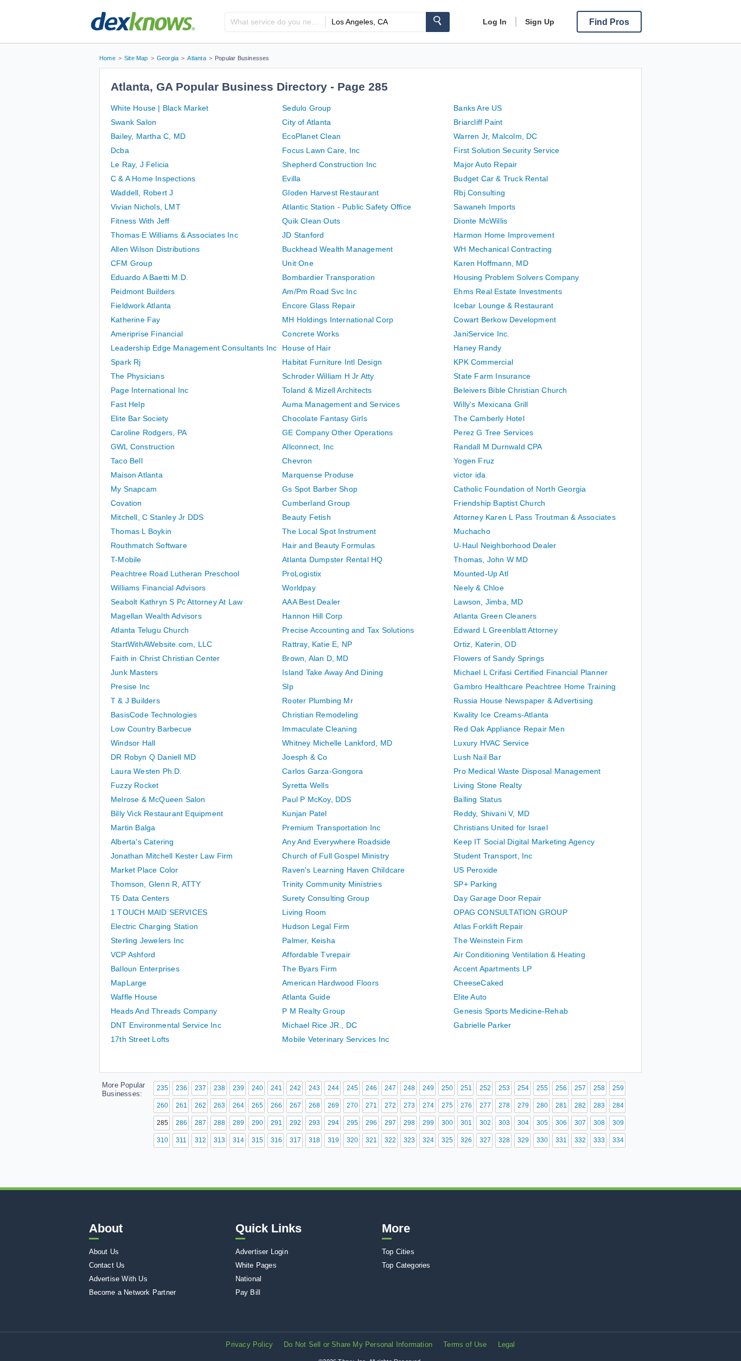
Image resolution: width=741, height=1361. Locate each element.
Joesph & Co (304, 757)
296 (371, 1123)
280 (542, 1105)
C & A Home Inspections (153, 178)
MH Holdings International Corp (337, 319)
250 (447, 1088)
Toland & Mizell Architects (327, 390)
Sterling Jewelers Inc (147, 940)
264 (238, 1105)
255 (542, 1088)
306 (561, 1123)
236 (181, 1088)
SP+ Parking (475, 884)
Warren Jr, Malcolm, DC (495, 136)
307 (580, 1123)
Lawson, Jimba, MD (488, 601)
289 (238, 1123)
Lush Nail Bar (477, 757)
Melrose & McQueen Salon (158, 799)
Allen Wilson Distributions (155, 249)
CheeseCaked (478, 982)
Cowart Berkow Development (504, 319)
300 (447, 1123)
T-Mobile (126, 559)
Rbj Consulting (479, 192)
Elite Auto (470, 997)
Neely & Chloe (478, 587)
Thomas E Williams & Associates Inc (174, 235)
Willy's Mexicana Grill (490, 404)
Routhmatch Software (149, 545)
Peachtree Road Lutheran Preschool (175, 573)
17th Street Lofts (140, 1039)
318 (314, 1140)
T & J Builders (135, 700)
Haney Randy (477, 348)
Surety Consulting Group (325, 898)
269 (333, 1105)
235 (162, 1088)
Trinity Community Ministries (332, 884)
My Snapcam (134, 489)
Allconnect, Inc (308, 446)
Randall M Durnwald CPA (497, 446)
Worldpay (299, 587)
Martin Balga (133, 827)
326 (466, 1140)
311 (181, 1140)
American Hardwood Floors (330, 982)
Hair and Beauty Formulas (328, 545)
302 (485, 1123)
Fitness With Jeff (140, 221)
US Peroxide (475, 870)
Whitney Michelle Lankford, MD (337, 743)
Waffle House (134, 997)
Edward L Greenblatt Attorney (505, 630)
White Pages (256, 1265)
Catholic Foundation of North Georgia (519, 489)
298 (409, 1123)
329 (523, 1140)
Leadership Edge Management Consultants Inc (194, 348)
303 (504, 1123)
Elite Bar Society (139, 418)
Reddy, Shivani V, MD (491, 813)
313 (219, 1140)
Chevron (297, 460)
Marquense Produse (318, 474)
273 (409, 1105)
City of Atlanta (306, 122)
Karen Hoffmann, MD (490, 263)
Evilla (291, 178)
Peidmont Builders (143, 291)
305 (542, 1123)
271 (371, 1105)
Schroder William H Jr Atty (328, 376)
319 (333, 1140)
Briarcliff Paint (477, 122)
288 (219, 1123)
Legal (506, 1344)
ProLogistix (301, 573)
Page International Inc (149, 390)
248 (409, 1088)
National (248, 1279)
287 (200, 1123)
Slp (287, 686)
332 (580, 1140)
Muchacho (471, 531)
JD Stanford (303, 235)
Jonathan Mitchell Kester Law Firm (172, 855)
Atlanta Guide (306, 997)
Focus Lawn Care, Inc (321, 150)
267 (295, 1105)
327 (485, 1140)
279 (523, 1105)
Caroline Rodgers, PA (149, 432)
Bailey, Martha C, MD (148, 136)
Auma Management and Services (341, 404)
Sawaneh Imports (484, 206)
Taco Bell (127, 460)
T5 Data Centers (140, 898)
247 (390, 1088)
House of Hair (306, 348)
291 (276, 1123)
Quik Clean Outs (311, 221)
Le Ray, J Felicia (140, 164)
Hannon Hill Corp (312, 616)
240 (257, 1088)
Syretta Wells (305, 785)
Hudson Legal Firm (315, 926)
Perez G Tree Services (493, 432)
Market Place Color (144, 870)
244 (333, 1088)
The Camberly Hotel (489, 418)
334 (618, 1140)
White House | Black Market (159, 108)
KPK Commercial (483, 362)
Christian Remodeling (320, 714)
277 (485, 1105)
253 (504, 1088)
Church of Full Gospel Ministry (335, 855)
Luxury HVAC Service (491, 743)
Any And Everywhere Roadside (336, 841)
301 (466, 1123)
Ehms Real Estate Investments (507, 291)
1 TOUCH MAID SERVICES (159, 912)
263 (219, 1105)
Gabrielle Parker (482, 1025)
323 (409, 1140)
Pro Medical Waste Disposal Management (527, 771)
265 (257, 1105)
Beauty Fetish (306, 517)
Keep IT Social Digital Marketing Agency (524, 841)
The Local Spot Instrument (329, 531)
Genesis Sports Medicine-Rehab (510, 1011)
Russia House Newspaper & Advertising (523, 700)
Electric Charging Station (154, 926)
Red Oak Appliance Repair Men (509, 728)
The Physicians (137, 376)
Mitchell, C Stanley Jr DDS (157, 517)
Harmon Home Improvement (503, 235)
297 (390, 1123)
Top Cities (398, 1252)
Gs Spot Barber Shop (319, 489)
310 (162, 1140)
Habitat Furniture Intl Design (332, 362)
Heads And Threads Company (164, 1011)
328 (504, 1140)
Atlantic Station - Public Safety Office (346, 206)
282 (580, 1105)
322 (390, 1140)
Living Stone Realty (487, 785)
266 (276, 1105)
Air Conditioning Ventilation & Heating (519, 954)
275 (447, 1105)
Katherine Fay (136, 319)
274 (428, 1105)
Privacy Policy (249, 1344)
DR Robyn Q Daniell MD (153, 757)
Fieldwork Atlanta (141, 305)
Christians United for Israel (500, 827)
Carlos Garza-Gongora (322, 771)
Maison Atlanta (137, 474)
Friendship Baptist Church (499, 503)
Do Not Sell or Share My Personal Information (358, 1344)
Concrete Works (310, 333)
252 (485, 1088)
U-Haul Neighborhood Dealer (504, 545)
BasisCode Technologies (154, 714)
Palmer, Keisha (308, 940)
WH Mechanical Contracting (502, 249)
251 (466, 1088)
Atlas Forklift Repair (488, 926)
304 (523, 1123)
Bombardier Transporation (328, 277)
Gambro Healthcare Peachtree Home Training (534, 686)
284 (618, 1105)
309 (618, 1123)
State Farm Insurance (492, 376)
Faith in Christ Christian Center (165, 658)
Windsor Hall (133, 743)
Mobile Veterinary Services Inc (335, 1039)
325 (447, 1140)
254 (523, 1088)
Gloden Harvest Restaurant (330, 192)
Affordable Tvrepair (316, 954)
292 (295, 1123)
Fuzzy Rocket (134, 785)
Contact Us (107, 1265)
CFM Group (131, 263)
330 (542, 1140)
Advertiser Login (261, 1252)
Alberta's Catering (142, 841)
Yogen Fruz (473, 460)
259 (618, 1088)
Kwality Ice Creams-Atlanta (500, 714)
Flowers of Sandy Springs (498, 658)
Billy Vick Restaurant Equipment (167, 813)
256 (561, 1088)
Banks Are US (477, 108)
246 (371, 1088)
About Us (104, 1252)
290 (257, 1123)
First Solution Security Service (506, 150)
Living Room (304, 912)
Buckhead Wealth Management (337, 249)
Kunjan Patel (304, 813)
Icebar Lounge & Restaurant (503, 305)
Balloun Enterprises (145, 968)
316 (276, 1140)
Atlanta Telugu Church (150, 630)
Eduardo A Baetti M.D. (149, 277)
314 (238, 1140)
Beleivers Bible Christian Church (510, 390)
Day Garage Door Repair (497, 898)
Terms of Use (465, 1344)
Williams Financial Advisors (158, 587)
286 (181, 1123)
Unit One (298, 263)
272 (390, 1105)
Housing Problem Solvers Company (516, 277)
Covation (126, 503)
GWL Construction (143, 446)
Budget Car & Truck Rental (500, 178)
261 (181, 1105)
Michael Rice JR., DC (319, 1025)
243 (314, 1088)
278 (504, 1105)
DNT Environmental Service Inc (166, 1025)
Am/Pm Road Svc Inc (319, 291)
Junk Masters (134, 672)
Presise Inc (130, 686)
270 (352, 1105)
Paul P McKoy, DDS (316, 799)
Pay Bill (248, 1292)
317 (295, 1140)
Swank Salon (133, 122)
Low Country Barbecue (151, 728)
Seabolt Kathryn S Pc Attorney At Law (176, 601)
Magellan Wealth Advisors (156, 616)
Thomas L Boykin (141, 531)
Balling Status (477, 799)
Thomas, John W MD (490, 559)
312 (200, 1140)
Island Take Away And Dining (332, 672)
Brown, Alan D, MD (315, 658)
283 (599, 1105)
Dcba (120, 150)
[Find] (438, 22)
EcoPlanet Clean (311, 136)
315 (257, 1140)
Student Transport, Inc (492, 855)
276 (466, 1105)
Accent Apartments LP (492, 968)
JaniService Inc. (481, 333)
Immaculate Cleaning (319, 728)
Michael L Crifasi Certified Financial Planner (530, 672)
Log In (495, 21)
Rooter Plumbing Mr (317, 700)
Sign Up (539, 21)
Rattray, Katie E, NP (317, 644)
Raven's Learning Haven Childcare (343, 870)
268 (314, 1105)
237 (200, 1088)
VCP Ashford (133, 954)
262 (200, 1105)
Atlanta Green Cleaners (494, 616)
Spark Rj (126, 362)
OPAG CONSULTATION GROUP (510, 912)
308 (599, 1123)
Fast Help (128, 404)
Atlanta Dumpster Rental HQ (332, 559)
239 (238, 1088)
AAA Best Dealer (311, 601)
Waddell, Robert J (142, 192)
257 (580, 1088)
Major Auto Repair (485, 164)
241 (276, 1088)
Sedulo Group (306, 108)
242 (295, 1088)
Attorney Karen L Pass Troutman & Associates (534, 517)
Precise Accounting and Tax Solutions (348, 630)
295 (352, 1123)
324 (428, 1140)
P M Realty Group (313, 1011)
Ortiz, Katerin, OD (484, 644)
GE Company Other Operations (337, 432)
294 (333, 1123)
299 (428, 1123)
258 (599, 1088)
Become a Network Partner (132, 1292)
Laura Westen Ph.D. (146, 771)
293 (314, 1123)
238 (219, 1088)
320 (352, 1140)
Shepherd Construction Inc (329, 164)
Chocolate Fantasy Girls (324, 418)
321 (371, 1140)
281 (561, 1105)
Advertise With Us (118, 1279)
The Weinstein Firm (488, 940)
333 (599, 1140)
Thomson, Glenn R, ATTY (156, 884)
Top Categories (406, 1265)
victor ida (469, 474)
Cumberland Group (316, 503)
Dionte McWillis (480, 221)
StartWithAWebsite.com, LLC (161, 644)
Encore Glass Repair (318, 305)
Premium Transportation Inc (331, 827)
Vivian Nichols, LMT (146, 206)
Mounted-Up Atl (480, 573)
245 (352, 1088)
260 (162, 1105)
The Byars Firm (309, 968)
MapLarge (129, 982)
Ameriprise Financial (147, 333)
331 (561, 1140)
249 (428, 1088)
